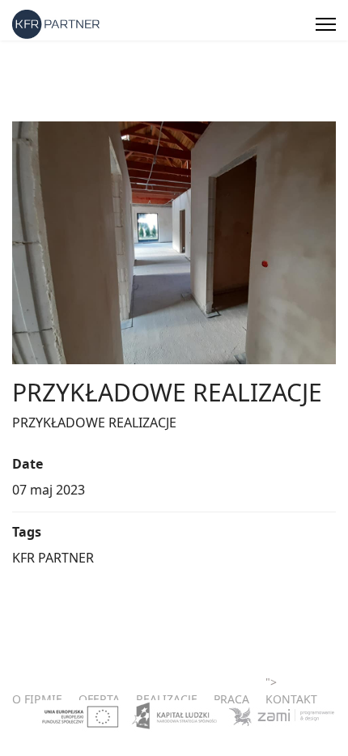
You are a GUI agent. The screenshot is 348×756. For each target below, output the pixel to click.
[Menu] (326, 24)
